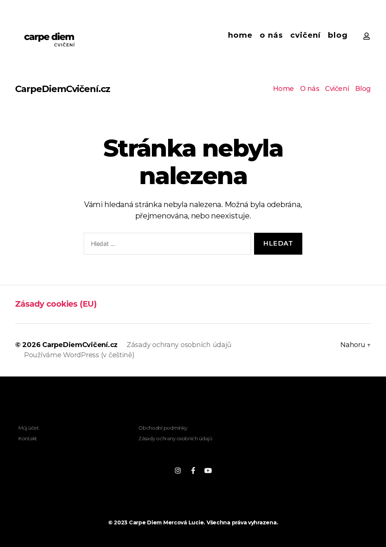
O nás (271, 35)
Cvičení (305, 35)
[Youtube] (208, 470)
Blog (338, 35)
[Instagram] (178, 470)
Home (240, 35)
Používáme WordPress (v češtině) (79, 355)
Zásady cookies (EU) (55, 304)
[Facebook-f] (193, 470)
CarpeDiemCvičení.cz (62, 89)
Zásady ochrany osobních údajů (179, 345)
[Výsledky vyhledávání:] (166, 245)
